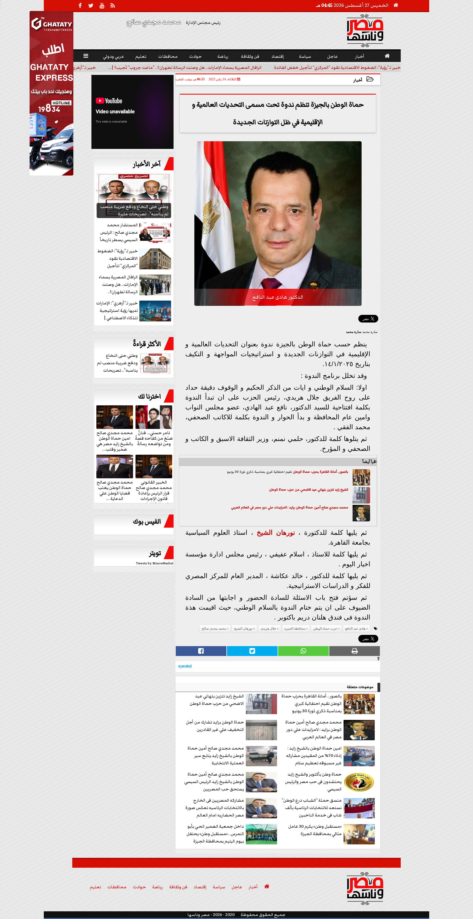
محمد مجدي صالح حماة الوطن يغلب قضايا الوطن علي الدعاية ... (115, 490)
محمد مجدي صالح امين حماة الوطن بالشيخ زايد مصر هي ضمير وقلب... (114, 440)
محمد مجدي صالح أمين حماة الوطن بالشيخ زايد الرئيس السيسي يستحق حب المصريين (214, 781)
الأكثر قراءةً (147, 344)
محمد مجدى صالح (214, 628)
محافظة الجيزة (294, 628)
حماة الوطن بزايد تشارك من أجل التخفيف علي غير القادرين (215, 726)
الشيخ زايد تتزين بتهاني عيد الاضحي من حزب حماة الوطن (308, 489)
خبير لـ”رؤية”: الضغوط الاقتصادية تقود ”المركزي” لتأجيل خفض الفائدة (337, 67)
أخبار (357, 80)
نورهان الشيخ (276, 532)
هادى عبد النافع (355, 628)
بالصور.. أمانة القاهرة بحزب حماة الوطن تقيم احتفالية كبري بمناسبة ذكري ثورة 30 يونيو (311, 703)
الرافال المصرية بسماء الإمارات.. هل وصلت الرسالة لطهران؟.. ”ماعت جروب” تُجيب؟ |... (184, 67)
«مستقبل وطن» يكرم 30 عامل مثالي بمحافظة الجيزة (315, 830)
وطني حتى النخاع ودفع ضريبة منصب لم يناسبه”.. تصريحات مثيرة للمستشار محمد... (134, 363)
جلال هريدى (268, 628)
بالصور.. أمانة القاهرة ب (333, 471)
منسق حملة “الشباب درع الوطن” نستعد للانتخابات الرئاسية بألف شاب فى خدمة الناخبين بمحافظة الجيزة (312, 808)
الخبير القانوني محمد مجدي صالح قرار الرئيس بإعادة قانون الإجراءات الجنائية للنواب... (154, 493)
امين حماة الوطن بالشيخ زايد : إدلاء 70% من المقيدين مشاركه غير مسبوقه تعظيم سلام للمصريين (314, 756)
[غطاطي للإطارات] (51, 174)
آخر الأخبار (147, 164)
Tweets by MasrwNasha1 (155, 563)
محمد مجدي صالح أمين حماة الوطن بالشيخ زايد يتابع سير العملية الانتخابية (216, 755)
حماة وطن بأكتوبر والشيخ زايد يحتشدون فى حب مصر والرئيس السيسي (313, 781)
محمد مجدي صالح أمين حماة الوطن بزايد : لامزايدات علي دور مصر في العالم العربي (289, 507)
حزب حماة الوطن (305, 471)
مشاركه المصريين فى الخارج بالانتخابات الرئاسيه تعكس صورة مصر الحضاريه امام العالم (214, 807)
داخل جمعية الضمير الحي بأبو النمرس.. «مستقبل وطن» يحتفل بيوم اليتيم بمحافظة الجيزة (215, 833)
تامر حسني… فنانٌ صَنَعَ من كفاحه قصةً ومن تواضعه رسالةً (154, 437)
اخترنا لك (149, 396)
